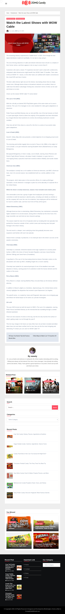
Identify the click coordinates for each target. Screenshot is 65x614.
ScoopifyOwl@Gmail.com (32, 611)
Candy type (12, 522)
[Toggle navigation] (6, 4)
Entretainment (20, 18)
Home (27, 564)
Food (26, 577)
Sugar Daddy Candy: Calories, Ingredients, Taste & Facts (45, 527)
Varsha (12, 387)
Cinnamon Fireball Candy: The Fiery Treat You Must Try (45, 545)
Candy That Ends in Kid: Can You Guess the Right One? (18, 545)
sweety (13, 31)
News (27, 573)
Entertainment (11, 18)
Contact (27, 569)
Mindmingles (47, 609)
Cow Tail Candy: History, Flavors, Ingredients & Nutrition (16, 526)
